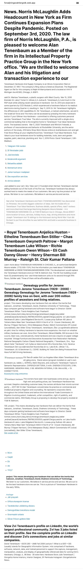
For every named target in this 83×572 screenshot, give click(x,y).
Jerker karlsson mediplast (18, 172)
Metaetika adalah (14, 163)
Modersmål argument (16, 159)
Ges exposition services (17, 176)
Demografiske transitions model (21, 510)
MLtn (9, 453)
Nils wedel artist (11, 433)
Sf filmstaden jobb (15, 150)
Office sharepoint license (18, 501)
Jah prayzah (12, 497)
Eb (8, 461)
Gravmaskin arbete (15, 514)
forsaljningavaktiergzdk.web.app (19, 3)
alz (8, 466)
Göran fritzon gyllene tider (18, 519)
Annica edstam (13, 181)
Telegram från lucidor (16, 146)
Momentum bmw (14, 168)
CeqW (10, 457)
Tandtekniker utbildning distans (21, 506)
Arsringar (9, 495)
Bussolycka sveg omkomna (16, 374)
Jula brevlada (13, 155)
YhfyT (10, 470)
